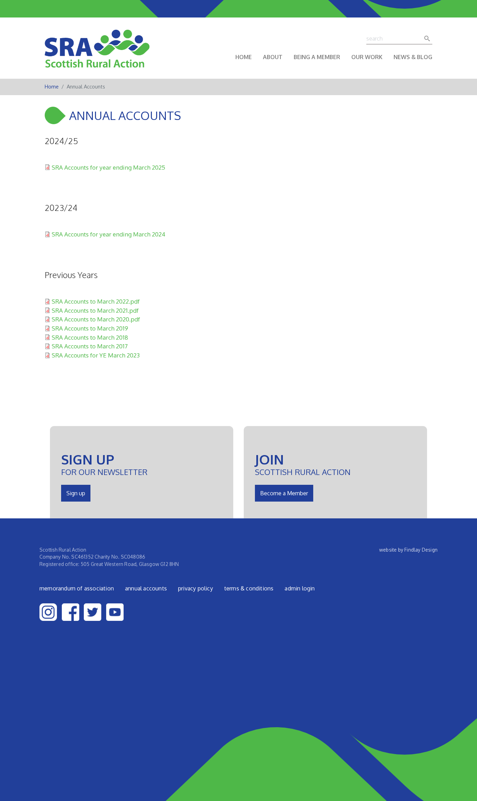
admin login (300, 588)
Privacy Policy (195, 588)
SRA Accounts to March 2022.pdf (96, 301)
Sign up (75, 493)
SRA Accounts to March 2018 (90, 337)
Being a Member (317, 57)
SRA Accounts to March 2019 (90, 328)
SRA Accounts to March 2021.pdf (95, 310)
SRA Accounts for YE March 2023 (96, 355)
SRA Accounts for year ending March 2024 (108, 234)
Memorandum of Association (76, 588)
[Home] (97, 53)
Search (429, 38)
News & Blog (413, 57)
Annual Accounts (146, 588)
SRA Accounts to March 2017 (90, 346)
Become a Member (284, 493)
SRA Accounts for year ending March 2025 (108, 167)
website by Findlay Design (408, 550)
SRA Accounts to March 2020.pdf (96, 319)
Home (243, 57)
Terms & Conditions (249, 588)
